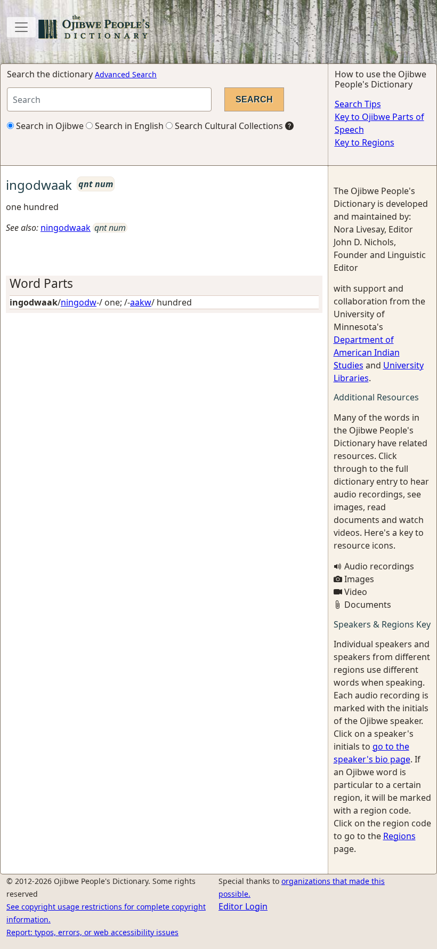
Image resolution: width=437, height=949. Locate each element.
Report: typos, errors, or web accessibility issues (92, 932)
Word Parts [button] (41, 283)
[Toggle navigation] (21, 27)
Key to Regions (364, 142)
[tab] (164, 283)
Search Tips (358, 104)
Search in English (128, 126)
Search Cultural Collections (228, 126)
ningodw (78, 302)
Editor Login (243, 906)
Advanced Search (126, 74)
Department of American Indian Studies (367, 352)
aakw (140, 302)
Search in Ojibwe (49, 126)
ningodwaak (66, 228)
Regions (399, 836)
